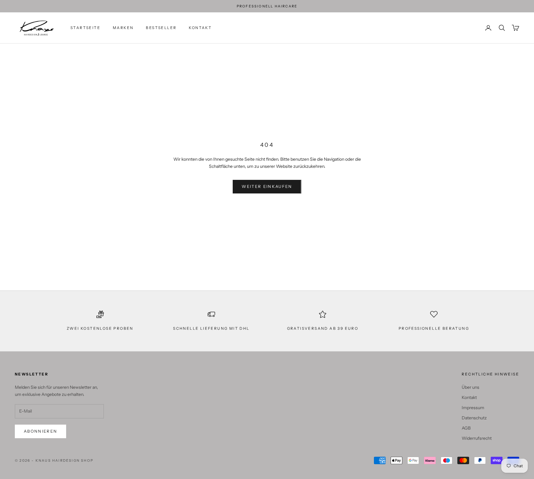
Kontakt (200, 27)
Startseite (85, 27)
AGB (466, 428)
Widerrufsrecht (477, 438)
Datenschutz (474, 418)
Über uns (470, 387)
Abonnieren (40, 431)
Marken (123, 27)
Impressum (473, 407)
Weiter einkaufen (267, 186)
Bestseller (161, 27)
